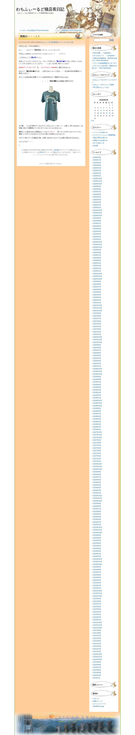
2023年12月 (97, 242)
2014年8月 (97, 538)
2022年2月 (97, 300)
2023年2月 (97, 268)
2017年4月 (97, 453)
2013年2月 (97, 585)
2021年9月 (97, 313)
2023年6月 (97, 258)
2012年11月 (97, 593)
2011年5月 (97, 641)
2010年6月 (97, 670)
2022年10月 (97, 279)
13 (104, 110)
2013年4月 (97, 580)
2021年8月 (97, 316)
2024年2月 (97, 237)
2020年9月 (97, 345)
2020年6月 (97, 353)
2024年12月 (97, 210)
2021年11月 (97, 308)
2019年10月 (97, 374)
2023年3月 (97, 266)
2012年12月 (97, 591)
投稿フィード (98, 701)
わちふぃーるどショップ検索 (103, 85)
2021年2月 (97, 332)
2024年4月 (97, 231)
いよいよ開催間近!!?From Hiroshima (68, 30)
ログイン (96, 698)
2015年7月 (97, 509)
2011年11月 (97, 625)
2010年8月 (97, 665)
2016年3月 (97, 488)
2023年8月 (97, 252)
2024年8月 (97, 221)
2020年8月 (97, 348)
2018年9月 (97, 408)
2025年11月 (97, 181)
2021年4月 (97, 326)
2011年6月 (97, 638)
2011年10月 (97, 628)
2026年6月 (97, 163)
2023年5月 (97, 260)
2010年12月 (97, 654)
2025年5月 (97, 197)
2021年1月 (97, 334)
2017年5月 (97, 451)
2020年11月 (97, 340)
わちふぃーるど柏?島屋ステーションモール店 (57, 42)
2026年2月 (97, 173)
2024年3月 (97, 234)
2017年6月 (97, 448)
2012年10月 (97, 596)
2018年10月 (97, 406)
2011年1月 (97, 651)
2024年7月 (97, 223)
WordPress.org (98, 706)
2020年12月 (97, 337)
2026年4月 (97, 168)
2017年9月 (97, 440)
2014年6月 (97, 543)
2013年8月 (97, 570)
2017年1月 (97, 461)
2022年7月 (97, 287)
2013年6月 (97, 575)
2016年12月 (97, 464)
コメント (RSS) (71, 721)
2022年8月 (97, 284)
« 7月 (92, 121)
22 (109, 113)
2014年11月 (97, 530)
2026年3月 (97, 170)
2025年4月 (97, 200)
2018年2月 (97, 427)
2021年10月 (97, 311)
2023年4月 (97, 263)
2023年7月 (97, 255)
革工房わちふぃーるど (101, 87)
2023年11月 (97, 244)
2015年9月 (97, 503)
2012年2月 (97, 617)
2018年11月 (97, 403)
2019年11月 (97, 371)
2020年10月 (97, 342)
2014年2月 (97, 554)
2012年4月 (97, 612)
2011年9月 (97, 630)
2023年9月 (97, 250)
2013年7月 (97, 572)
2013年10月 (97, 564)
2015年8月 (97, 506)
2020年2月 (97, 363)
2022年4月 (97, 295)
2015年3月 (97, 519)
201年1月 (96, 678)
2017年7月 (97, 445)
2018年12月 (97, 400)
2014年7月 (97, 540)
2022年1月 (97, 303)
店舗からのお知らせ (100, 140)
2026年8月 (97, 157)
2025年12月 (97, 178)
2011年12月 (97, 622)
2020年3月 (97, 361)
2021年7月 (97, 318)
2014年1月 (97, 556)
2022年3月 (97, 297)
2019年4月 (97, 390)
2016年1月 (97, 493)
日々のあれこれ (98, 143)
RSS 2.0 (42, 152)
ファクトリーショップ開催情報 (104, 135)
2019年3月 (97, 392)
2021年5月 (97, 324)
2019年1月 (97, 398)
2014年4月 (97, 548)
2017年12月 (97, 432)
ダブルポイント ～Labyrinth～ (104, 56)
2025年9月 (97, 186)
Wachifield (79, 719)
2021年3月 (97, 329)
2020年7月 (97, 350)
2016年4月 (97, 485)
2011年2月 (97, 649)
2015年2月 (97, 522)
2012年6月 (97, 607)
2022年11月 (97, 276)
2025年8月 (97, 189)
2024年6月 (97, 226)
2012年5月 (97, 609)
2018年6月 (97, 416)
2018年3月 (97, 424)
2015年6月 (97, 511)
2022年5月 (97, 292)
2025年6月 (97, 194)
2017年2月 (97, 459)
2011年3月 (97, 646)
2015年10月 (97, 501)
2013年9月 (97, 567)
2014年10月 (97, 533)
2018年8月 (97, 411)
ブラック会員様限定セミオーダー (105, 63)
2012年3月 (97, 614)
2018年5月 (97, 419)
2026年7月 (97, 160)
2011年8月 (97, 633)
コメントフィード (99, 704)
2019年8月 (97, 379)
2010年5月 (97, 673)
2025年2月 (97, 205)
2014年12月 (97, 527)
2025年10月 (97, 184)
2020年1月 (97, 366)
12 (101, 110)
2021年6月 (97, 321)
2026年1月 (97, 176)
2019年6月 (97, 385)
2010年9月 (97, 662)
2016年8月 (97, 474)
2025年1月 (97, 207)
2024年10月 (97, 215)
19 (101, 113)
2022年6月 (97, 289)
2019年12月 (97, 369)
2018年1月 (97, 429)
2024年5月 (97, 229)
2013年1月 (97, 588)
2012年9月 (97, 599)
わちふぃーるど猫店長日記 (40, 9)
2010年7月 (97, 667)
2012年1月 (97, 620)
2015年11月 (97, 498)
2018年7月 (97, 414)
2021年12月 (97, 305)
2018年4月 (97, 422)
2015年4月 (97, 517)
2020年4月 (97, 358)
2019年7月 (97, 382)
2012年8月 (97, 601)
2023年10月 (97, 247)
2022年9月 (97, 281)
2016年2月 (97, 490)
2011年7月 (97, 636)
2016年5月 (97, 482)
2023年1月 (97, 271)
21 (106, 113)
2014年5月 (97, 546)
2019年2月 (97, 395)
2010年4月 (97, 675)
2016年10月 (97, 469)
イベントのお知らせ (100, 132)
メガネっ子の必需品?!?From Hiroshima (35, 30)
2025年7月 (97, 192)
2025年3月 (97, 202)
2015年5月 (97, 514)
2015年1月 (97, 525)
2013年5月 (97, 577)
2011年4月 (97, 643)
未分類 (56, 150)
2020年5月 (97, 355)
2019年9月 (97, 377)
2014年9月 (97, 535)
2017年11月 (97, 435)
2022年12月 (97, 274)
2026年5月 (97, 165)
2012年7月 (97, 604)
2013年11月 (97, 562)
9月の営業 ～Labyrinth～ (102, 53)
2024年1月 (97, 239)
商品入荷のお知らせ (100, 138)
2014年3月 (97, 551)
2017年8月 (97, 443)
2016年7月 (97, 477)
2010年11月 (97, 657)
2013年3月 (97, 583)
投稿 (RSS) (62, 721)
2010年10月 (97, 659)
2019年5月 (97, 387)
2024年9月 (97, 218)
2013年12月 (97, 559)
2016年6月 (97, 480)
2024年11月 (97, 213)
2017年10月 (97, 437)
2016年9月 (97, 472)
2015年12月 (97, 496)
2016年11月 (97, 466)
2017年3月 (97, 456)
